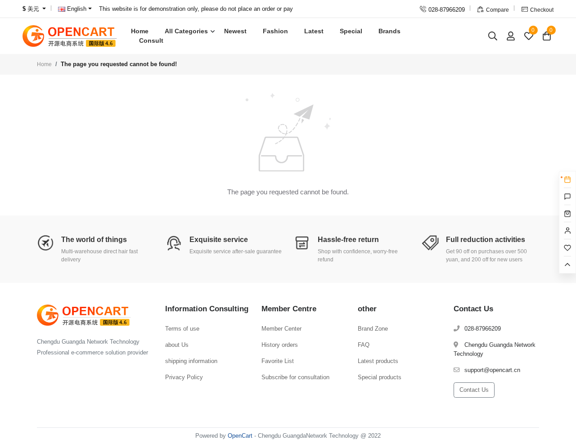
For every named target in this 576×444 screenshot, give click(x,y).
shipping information (191, 361)
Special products (379, 377)
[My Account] (510, 35)
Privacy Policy (184, 377)
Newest (235, 31)
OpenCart (240, 435)
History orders (279, 344)
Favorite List (277, 361)
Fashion (275, 31)
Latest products (378, 361)
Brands (389, 31)
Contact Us (474, 389)
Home (139, 31)
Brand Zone (373, 328)
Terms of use (182, 328)
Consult (151, 40)
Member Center (281, 328)
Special (351, 31)
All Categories (186, 31)
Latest (314, 31)
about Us (177, 344)
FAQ (363, 344)
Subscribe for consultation (295, 377)
